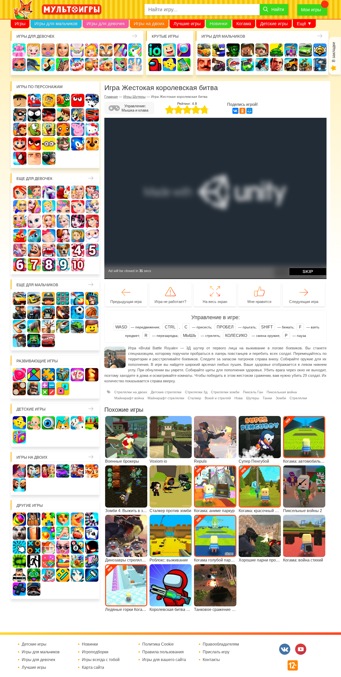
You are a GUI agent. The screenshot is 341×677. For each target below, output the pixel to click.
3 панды (92, 100)
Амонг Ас (155, 64)
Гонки (204, 50)
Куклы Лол (19, 64)
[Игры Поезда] (77, 326)
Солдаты (262, 50)
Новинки (218, 23)
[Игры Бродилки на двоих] (91, 471)
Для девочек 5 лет (92, 250)
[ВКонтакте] (235, 111)
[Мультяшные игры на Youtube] (300, 649)
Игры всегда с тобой (101, 660)
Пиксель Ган (253, 392)
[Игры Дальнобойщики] (48, 312)
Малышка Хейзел (33, 50)
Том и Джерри (77, 115)
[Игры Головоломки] (62, 374)
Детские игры (274, 23)
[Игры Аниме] (77, 575)
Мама (92, 192)
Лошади (48, 192)
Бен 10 (63, 115)
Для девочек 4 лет (77, 250)
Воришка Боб (19, 115)
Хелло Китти (92, 129)
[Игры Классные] (62, 547)
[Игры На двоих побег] (77, 471)
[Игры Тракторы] (33, 312)
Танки (276, 50)
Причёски (34, 206)
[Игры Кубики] (77, 422)
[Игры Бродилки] (77, 561)
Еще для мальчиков (37, 285)
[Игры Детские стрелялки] (91, 422)
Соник (77, 143)
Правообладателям (221, 644)
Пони (34, 235)
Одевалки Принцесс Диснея (63, 235)
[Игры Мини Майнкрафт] (91, 575)
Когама (243, 23)
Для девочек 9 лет (63, 264)
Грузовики (320, 64)
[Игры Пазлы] (48, 374)
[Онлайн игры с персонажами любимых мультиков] (71, 9)
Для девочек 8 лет (48, 264)
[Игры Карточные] (91, 533)
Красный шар (77, 100)
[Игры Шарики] (48, 533)
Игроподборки (95, 652)
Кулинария (48, 64)
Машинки (247, 64)
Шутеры (218, 64)
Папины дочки (77, 235)
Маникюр (120, 50)
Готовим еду (91, 64)
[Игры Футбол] (77, 312)
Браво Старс (320, 50)
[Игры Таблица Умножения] (62, 388)
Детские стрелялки (166, 392)
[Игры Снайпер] (19, 312)
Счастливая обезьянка (63, 129)
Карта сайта (93, 668)
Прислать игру (216, 652)
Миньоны (48, 143)
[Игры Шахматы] (91, 374)
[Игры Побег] (33, 519)
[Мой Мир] (249, 111)
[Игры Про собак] (19, 533)
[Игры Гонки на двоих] (62, 471)
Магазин (19, 221)
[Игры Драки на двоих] (19, 485)
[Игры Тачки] (48, 340)
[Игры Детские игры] (19, 422)
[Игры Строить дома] (48, 547)
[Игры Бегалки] (48, 575)
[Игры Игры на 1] (62, 533)
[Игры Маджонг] (77, 374)
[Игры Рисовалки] (62, 422)
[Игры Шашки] (19, 388)
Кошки (106, 50)
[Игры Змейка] (19, 561)
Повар (34, 250)
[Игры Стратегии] (33, 388)
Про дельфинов (33, 64)
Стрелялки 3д (196, 392)
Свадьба (48, 221)
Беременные (48, 235)
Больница (19, 206)
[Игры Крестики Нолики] (33, 547)
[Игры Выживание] (33, 326)
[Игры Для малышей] (33, 422)
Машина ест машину (233, 64)
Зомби (233, 50)
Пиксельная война (282, 392)
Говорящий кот (63, 143)
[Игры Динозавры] (77, 519)
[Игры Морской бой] (77, 533)
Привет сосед (204, 64)
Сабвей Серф (19, 129)
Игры (20, 23)
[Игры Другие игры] (19, 589)
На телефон (183, 64)
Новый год (92, 235)
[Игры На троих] (48, 519)
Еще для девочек (34, 178)
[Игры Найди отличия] (48, 422)
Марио (19, 143)
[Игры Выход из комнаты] (33, 561)
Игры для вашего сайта (164, 660)
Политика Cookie (158, 644)
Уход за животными (106, 64)
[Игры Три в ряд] (19, 374)
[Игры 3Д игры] (62, 519)
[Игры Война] (48, 298)
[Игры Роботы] (19, 340)
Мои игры (311, 9)
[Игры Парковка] (19, 298)
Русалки (92, 221)
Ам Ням (34, 129)
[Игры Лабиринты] (62, 561)
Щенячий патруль (92, 143)
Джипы (291, 64)
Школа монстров (77, 221)
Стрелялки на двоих (130, 392)
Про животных (63, 250)
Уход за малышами (48, 50)
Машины (305, 50)
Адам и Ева (48, 100)
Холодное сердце (63, 221)
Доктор (91, 50)
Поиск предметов (183, 50)
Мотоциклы (305, 64)
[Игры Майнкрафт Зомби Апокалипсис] (33, 340)
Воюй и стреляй (218, 398)
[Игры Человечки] (91, 547)
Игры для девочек (106, 23)
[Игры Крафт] (62, 298)
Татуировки (62, 64)
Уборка (77, 50)
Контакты (211, 660)
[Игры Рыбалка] (62, 326)
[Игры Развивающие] (19, 436)
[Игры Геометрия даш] (62, 575)
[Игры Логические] (33, 374)
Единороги (135, 50)
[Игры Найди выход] (33, 533)
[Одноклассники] (242, 111)
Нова (238, 398)
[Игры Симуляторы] (33, 589)
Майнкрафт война (129, 398)
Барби (62, 50)
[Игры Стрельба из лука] (77, 298)
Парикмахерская (63, 206)
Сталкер (194, 398)
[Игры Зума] (33, 575)
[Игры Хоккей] (19, 326)
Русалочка (77, 206)
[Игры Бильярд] (77, 547)
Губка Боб (48, 129)
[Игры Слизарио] (91, 519)
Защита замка (291, 50)
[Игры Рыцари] (91, 298)
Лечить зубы (48, 250)
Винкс (19, 192)
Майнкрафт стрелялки (166, 398)
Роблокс (19, 100)
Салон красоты (120, 64)
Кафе (92, 206)
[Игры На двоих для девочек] (48, 471)
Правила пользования (163, 652)
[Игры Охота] (48, 326)
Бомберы (48, 158)
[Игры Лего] (91, 326)
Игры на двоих (149, 23)
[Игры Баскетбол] (91, 312)
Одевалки (19, 50)
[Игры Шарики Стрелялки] (19, 519)
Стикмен (34, 115)
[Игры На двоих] (19, 471)
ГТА (276, 64)
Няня (77, 192)
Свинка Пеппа (77, 129)
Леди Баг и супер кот (48, 115)
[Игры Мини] (48, 561)
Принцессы (48, 206)
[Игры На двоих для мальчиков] (33, 471)
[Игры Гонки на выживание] (62, 312)
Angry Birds (34, 143)
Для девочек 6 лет (19, 264)
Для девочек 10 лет (77, 264)
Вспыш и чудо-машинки (92, 115)
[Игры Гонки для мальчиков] (33, 298)
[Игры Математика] (48, 388)
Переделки (19, 250)
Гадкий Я (34, 158)
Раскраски (63, 192)
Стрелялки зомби (225, 392)
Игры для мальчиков (56, 23)
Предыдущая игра (126, 301)
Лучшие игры (187, 23)
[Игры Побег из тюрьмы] (19, 575)
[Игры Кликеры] (19, 547)
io (155, 50)
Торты (77, 64)
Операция (135, 64)
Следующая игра (303, 301)
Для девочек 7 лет (34, 264)
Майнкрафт (247, 50)
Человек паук (19, 158)
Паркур (262, 64)
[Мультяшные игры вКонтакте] (284, 649)
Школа (34, 192)
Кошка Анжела (34, 221)
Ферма (19, 235)
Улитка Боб (63, 100)
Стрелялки (218, 50)
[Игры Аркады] (91, 561)
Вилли (34, 100)
